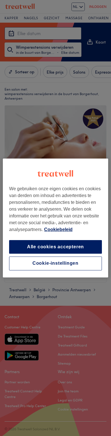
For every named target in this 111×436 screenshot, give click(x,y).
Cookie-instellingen (55, 263)
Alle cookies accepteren (55, 246)
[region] (55, 218)
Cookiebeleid (58, 229)
